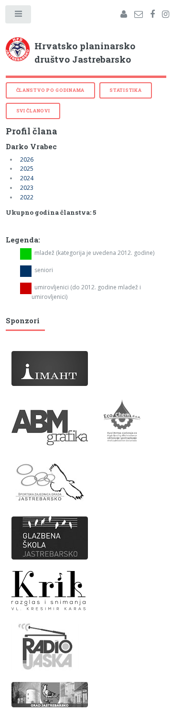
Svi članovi (33, 111)
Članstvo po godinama (50, 90)
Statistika (125, 90)
